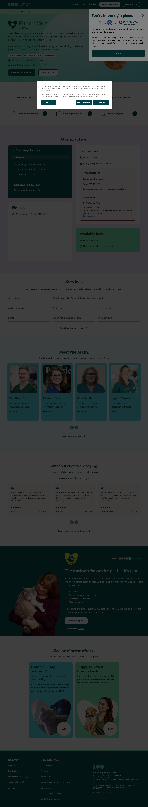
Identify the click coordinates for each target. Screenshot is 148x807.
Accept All (101, 102)
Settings (48, 102)
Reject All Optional (83, 102)
